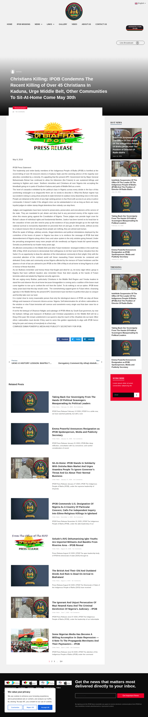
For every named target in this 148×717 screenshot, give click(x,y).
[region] (30, 700)
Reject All (30, 707)
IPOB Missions (23, 24)
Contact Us (101, 24)
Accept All (45, 707)
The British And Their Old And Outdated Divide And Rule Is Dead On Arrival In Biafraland (74, 573)
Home (9, 24)
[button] (63, 339)
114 (61, 661)
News (37, 24)
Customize (15, 707)
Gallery (63, 24)
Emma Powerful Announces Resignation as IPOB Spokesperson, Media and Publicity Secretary (76, 431)
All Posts (19, 71)
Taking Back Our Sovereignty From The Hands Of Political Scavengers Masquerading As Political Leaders (74, 400)
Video (74, 24)
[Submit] (136, 395)
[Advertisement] (47, 46)
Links (49, 24)
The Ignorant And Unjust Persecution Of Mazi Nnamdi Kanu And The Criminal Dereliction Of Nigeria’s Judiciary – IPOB (74, 605)
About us (86, 24)
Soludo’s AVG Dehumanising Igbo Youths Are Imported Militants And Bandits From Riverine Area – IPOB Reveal (75, 542)
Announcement (20, 108)
